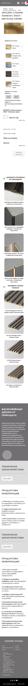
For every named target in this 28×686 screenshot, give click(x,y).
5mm (8, 97)
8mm (16, 97)
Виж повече (7, 479)
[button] (22, 3)
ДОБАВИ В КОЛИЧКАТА (19, 153)
